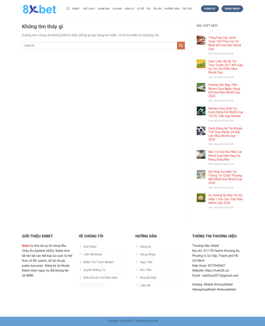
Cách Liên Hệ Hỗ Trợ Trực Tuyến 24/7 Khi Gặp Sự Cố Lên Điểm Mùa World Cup (225, 67)
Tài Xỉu (157, 8)
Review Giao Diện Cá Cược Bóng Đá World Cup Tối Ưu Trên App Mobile (225, 112)
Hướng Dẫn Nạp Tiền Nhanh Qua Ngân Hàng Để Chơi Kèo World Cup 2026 (224, 90)
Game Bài (104, 8)
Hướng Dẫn (172, 8)
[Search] (68, 8)
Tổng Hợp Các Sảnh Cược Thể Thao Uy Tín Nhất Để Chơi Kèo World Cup (224, 43)
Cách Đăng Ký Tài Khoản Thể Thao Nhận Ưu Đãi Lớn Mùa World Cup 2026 (225, 134)
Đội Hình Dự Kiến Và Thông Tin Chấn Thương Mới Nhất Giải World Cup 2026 (225, 177)
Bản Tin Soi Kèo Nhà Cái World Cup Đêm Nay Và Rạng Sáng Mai (225, 155)
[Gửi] (181, 45)
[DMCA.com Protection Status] (92, 284)
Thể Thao (89, 8)
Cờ (148, 8)
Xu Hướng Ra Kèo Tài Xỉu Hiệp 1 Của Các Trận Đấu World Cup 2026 (225, 198)
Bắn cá (129, 8)
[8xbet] (41, 8)
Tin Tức (187, 8)
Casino (117, 8)
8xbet (76, 8)
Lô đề (140, 8)
